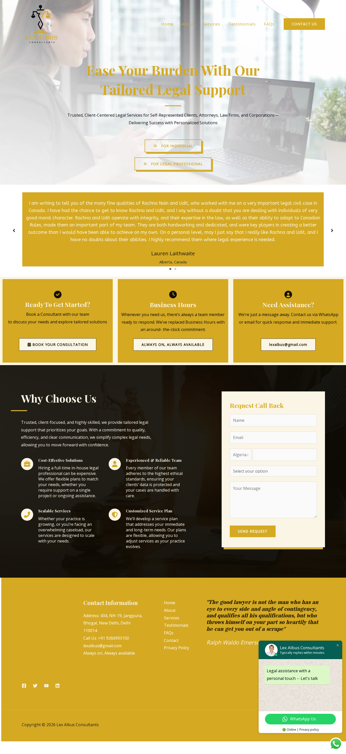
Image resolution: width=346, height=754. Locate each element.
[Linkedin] (57, 685)
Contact (171, 640)
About (188, 24)
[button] (304, 24)
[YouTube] (46, 685)
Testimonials (242, 24)
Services (211, 24)
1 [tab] (170, 268)
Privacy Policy (176, 648)
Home (167, 24)
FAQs (269, 24)
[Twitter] (35, 685)
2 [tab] (175, 268)
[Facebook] (24, 685)
